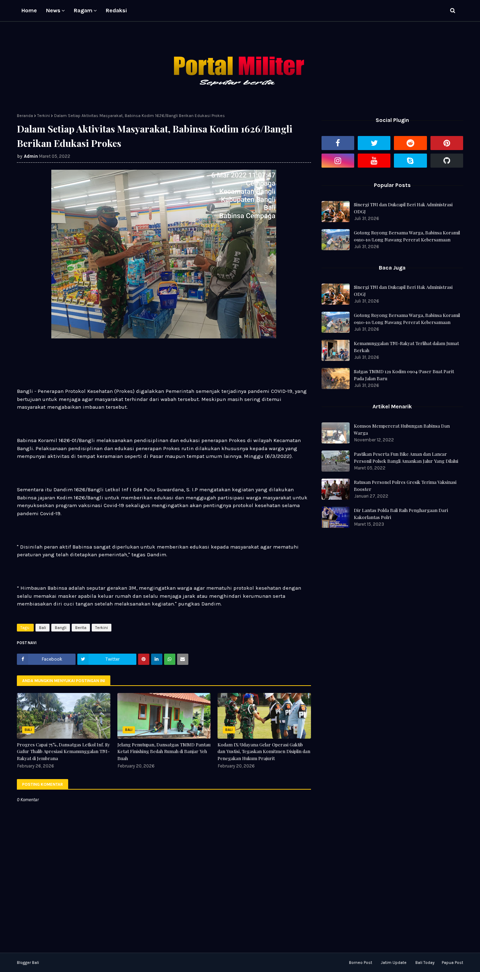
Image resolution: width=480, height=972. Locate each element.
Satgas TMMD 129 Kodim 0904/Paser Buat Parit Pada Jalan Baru (404, 374)
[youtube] (374, 161)
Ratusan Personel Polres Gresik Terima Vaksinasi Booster (405, 485)
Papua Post (452, 962)
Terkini (43, 115)
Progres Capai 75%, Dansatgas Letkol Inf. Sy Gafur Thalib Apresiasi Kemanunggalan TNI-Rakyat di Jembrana (63, 751)
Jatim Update (394, 962)
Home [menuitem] (29, 10)
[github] (446, 161)
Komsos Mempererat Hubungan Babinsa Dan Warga (402, 429)
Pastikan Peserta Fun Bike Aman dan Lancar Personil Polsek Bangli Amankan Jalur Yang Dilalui (406, 457)
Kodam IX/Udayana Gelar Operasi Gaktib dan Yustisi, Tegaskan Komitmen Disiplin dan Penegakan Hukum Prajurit (264, 751)
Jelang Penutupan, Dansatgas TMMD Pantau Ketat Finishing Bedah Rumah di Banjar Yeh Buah (163, 751)
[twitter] (374, 143)
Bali (42, 627)
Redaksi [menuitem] (116, 10)
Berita (80, 627)
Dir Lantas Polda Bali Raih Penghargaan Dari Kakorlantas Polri (401, 513)
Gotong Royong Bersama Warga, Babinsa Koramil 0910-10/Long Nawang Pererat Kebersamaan (407, 235)
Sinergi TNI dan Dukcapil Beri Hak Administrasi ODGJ (403, 207)
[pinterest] (446, 143)
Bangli (60, 627)
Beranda (25, 115)
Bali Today (425, 962)
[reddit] (410, 143)
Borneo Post (360, 962)
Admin (31, 156)
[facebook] (338, 143)
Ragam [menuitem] (83, 10)
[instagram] (338, 161)
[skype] (410, 161)
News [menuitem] (53, 10)
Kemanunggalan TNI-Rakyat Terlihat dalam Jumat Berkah (406, 346)
